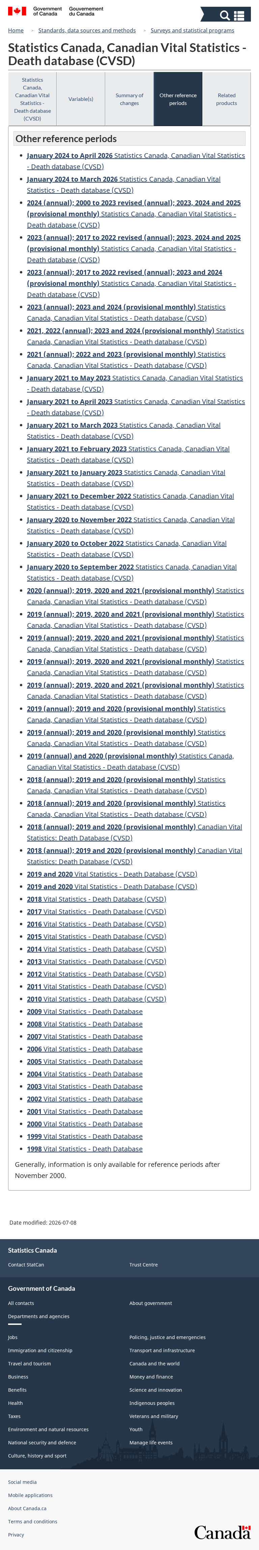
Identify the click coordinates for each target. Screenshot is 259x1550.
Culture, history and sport (37, 1455)
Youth (136, 1429)
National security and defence (42, 1442)
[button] (226, 15)
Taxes (14, 1416)
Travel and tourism (29, 1363)
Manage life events (151, 1442)
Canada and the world (155, 1363)
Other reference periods (178, 99)
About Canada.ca (27, 1508)
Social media (22, 1482)
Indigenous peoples (152, 1403)
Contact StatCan (26, 1264)
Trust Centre (144, 1264)
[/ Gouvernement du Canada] (56, 12)
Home (16, 30)
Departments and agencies (38, 1316)
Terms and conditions (32, 1521)
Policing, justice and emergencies (168, 1337)
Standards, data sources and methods (87, 30)
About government (151, 1303)
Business (18, 1376)
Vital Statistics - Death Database (85, 1011)
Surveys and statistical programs (192, 30)
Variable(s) (80, 99)
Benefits (17, 1390)
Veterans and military (154, 1416)
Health (15, 1403)
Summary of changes (129, 99)
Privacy (16, 1534)
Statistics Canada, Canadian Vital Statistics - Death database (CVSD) (32, 99)
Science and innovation (156, 1390)
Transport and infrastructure (162, 1350)
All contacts (21, 1303)
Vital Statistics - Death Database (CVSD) (112, 874)
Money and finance (151, 1376)
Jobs (13, 1337)
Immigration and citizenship (40, 1350)
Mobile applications (30, 1495)
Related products (226, 99)
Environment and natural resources (48, 1429)
